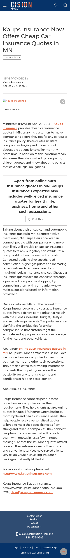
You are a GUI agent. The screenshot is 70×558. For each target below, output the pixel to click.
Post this (37, 219)
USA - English (11, 57)
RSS (36, 548)
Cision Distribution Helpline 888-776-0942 (35, 535)
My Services (33, 526)
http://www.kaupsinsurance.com (27, 473)
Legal (16, 548)
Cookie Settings (50, 548)
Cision (40, 553)
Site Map (27, 548)
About (34, 523)
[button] (56, 5)
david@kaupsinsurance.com (32, 492)
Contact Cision (34, 516)
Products (34, 519)
